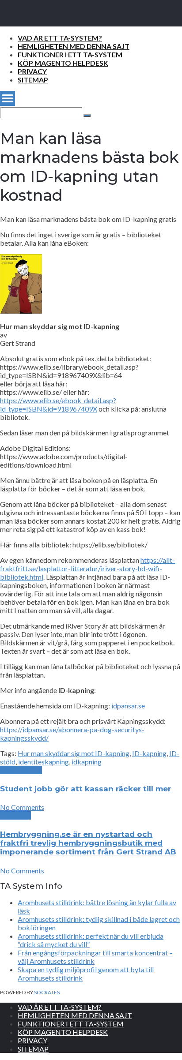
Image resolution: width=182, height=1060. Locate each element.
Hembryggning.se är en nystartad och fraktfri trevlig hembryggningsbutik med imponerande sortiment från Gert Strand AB (88, 843)
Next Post (15, 815)
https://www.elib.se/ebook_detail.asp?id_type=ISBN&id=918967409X (58, 404)
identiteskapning (43, 761)
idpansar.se (128, 705)
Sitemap (33, 79)
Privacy (32, 71)
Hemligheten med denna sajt (73, 46)
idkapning (87, 761)
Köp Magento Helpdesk (63, 63)
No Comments (22, 807)
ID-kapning (149, 753)
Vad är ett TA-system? (60, 38)
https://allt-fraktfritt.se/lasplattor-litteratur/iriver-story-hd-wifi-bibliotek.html (87, 568)
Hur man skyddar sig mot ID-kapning (73, 753)
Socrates (47, 992)
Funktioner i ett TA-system (70, 54)
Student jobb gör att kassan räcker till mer (85, 788)
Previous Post (21, 770)
